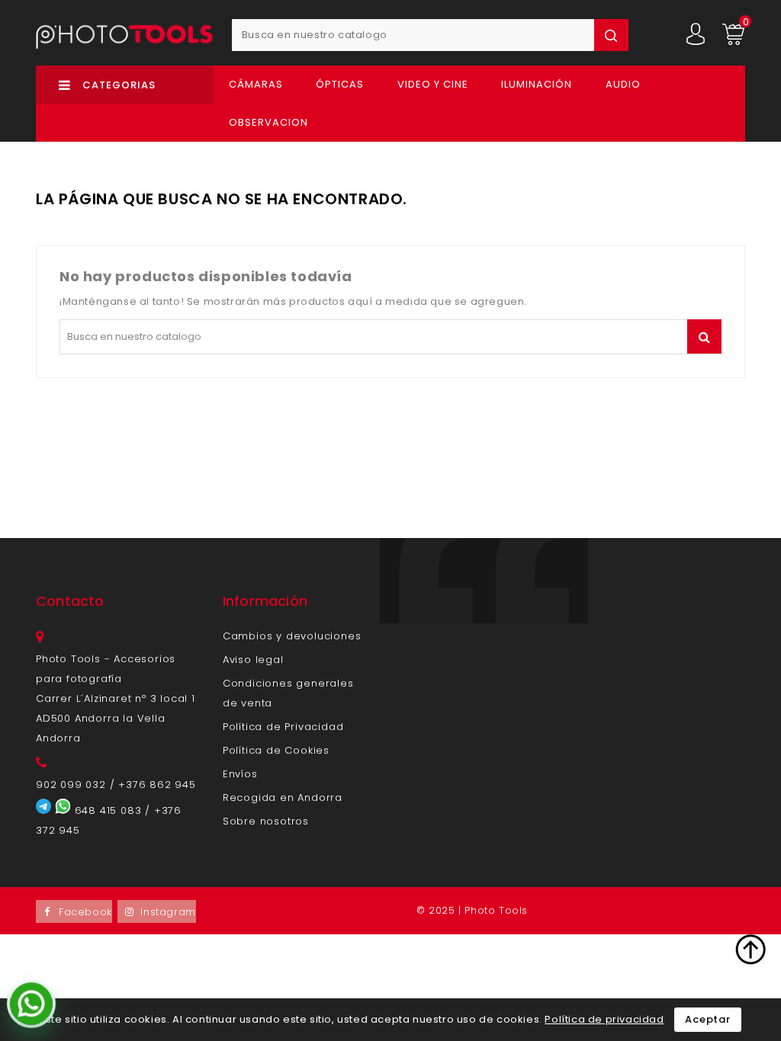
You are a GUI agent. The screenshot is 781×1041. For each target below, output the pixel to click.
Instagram (167, 912)
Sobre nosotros (266, 821)
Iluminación (536, 84)
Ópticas (340, 84)
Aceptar (708, 1019)
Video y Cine (432, 84)
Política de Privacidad (283, 726)
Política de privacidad (604, 1019)
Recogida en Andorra (282, 797)
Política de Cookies (276, 750)
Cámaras (256, 84)
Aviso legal (253, 659)
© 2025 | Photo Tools (472, 910)
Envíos (240, 774)
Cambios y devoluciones (292, 636)
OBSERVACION (268, 122)
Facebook (85, 912)
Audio (623, 84)
